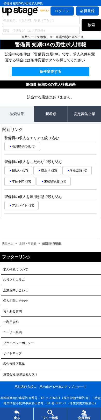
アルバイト (19, 205)
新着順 (50, 114)
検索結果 (17, 114)
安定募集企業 (84, 114)
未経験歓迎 (52, 181)
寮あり (45, 170)
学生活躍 (76, 170)
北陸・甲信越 (28, 243)
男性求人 (7, 243)
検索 (91, 25)
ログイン (62, 11)
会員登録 (87, 11)
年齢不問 (18, 181)
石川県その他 (21, 146)
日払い (16, 170)
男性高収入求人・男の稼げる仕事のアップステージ (50, 387)
